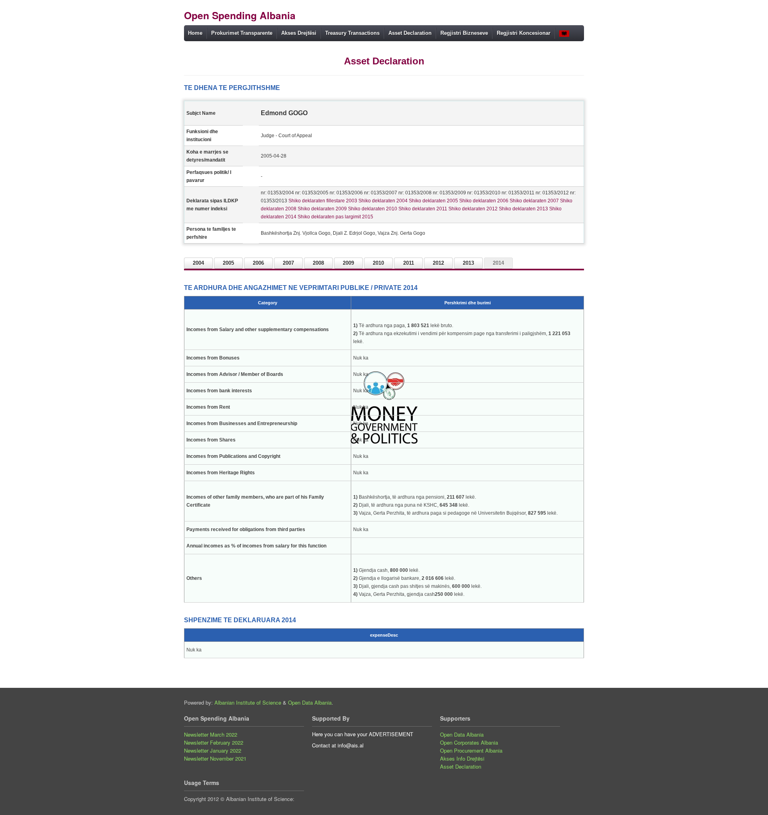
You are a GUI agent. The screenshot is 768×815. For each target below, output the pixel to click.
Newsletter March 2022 (210, 734)
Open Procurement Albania (471, 750)
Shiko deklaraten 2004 (382, 201)
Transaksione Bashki (349, 48)
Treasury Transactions (352, 33)
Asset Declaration (410, 33)
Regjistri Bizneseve (464, 33)
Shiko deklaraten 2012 (472, 209)
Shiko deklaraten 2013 (523, 209)
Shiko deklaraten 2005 (433, 201)
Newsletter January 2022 (212, 750)
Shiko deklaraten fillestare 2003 (322, 201)
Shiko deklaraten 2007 (533, 201)
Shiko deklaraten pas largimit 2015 (334, 217)
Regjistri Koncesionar (523, 33)
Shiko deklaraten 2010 (372, 209)
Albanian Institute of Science (247, 702)
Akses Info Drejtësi (462, 758)
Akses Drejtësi (298, 33)
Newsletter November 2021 (215, 758)
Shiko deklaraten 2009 (321, 209)
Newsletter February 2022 (213, 742)
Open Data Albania (310, 702)
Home (195, 33)
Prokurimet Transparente (241, 33)
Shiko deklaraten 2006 (483, 201)
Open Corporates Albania (469, 742)
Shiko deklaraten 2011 (422, 209)
